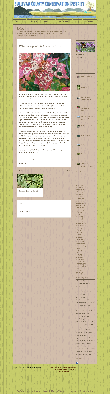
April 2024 (88, 283)
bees (85, 335)
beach (90, 332)
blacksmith (85, 340)
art (83, 327)
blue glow (78, 343)
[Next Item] (92, 46)
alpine (84, 321)
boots (77, 346)
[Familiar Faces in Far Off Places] (30, 181)
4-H (80, 280)
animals (78, 324)
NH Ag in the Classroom (82, 297)
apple (82, 324)
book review (89, 343)
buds (81, 346)
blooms (91, 340)
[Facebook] (77, 363)
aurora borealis (86, 329)
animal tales (90, 321)
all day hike (79, 321)
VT (86, 310)
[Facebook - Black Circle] (89, 367)
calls (82, 348)
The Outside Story (80, 308)
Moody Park (79, 294)
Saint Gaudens (90, 302)
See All (68, 170)
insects (22, 159)
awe (87, 332)
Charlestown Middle (81, 289)
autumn (78, 332)
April (84, 283)
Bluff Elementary (80, 286)
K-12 (82, 291)
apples (86, 324)
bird (77, 340)
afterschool (79, 319)
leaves (39, 159)
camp (93, 348)
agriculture (85, 319)
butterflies (89, 346)
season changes (30, 159)
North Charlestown (81, 300)
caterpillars (78, 354)
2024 (77, 280)
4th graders (86, 280)
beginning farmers (81, 338)
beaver (81, 335)
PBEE (88, 300)
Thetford (88, 308)
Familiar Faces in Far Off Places (28, 192)
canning (83, 351)
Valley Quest (91, 310)
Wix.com (38, 367)
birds (80, 340)
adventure (86, 316)
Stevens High (79, 305)
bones (83, 343)
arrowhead (78, 327)
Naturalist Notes (23, 163)
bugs (84, 346)
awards (83, 332)
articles (87, 327)
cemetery (91, 354)
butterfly (78, 348)
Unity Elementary (80, 310)
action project (79, 316)
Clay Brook (90, 289)
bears (77, 335)
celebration (85, 354)
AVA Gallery (79, 283)
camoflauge (88, 348)
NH (84, 294)
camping (78, 351)
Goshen (78, 291)
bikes (93, 338)
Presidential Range (81, 302)
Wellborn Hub (85, 313)
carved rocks (90, 351)
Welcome (78, 313)
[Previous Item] (78, 46)
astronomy (79, 329)
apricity (91, 324)
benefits (89, 338)
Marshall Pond (87, 291)
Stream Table (87, 305)
